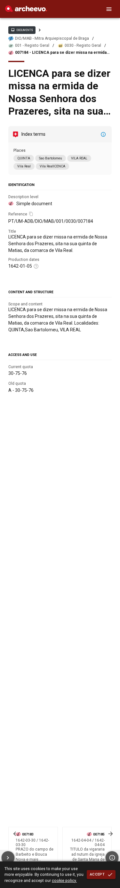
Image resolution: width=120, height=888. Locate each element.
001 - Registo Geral (32, 45)
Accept (97, 874)
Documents (22, 30)
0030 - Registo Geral (83, 45)
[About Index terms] (103, 134)
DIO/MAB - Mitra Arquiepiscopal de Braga (52, 38)
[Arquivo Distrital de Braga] (26, 10)
